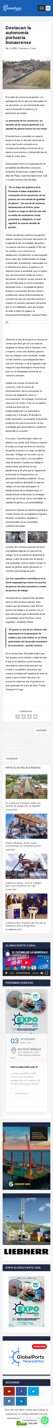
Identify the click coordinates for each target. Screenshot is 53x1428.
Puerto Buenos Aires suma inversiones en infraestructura (23, 844)
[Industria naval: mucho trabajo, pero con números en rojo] (26, 866)
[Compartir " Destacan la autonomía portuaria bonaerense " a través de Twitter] (23, 717)
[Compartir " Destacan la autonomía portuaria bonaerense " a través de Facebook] (18, 717)
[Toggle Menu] (41, 8)
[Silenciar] (41, 973)
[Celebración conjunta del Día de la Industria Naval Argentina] (26, 906)
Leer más (32, 1423)
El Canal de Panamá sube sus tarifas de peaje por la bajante (23, 804)
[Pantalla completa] (46, 973)
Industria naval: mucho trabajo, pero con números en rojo (24, 884)
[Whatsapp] (45, 1420)
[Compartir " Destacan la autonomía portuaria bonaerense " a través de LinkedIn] (29, 717)
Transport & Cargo (27, 48)
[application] (26, 962)
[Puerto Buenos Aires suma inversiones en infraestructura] (26, 826)
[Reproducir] (6, 973)
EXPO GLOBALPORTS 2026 (23, 1067)
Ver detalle (22, 1094)
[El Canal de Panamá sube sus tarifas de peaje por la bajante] (26, 786)
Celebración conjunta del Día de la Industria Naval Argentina (26, 924)
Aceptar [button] (21, 1423)
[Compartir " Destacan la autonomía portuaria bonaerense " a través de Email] (35, 717)
